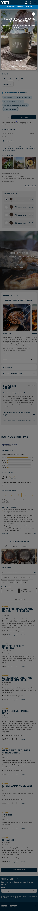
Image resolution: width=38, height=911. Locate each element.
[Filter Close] (33, 14)
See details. (24, 66)
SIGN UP (19, 61)
